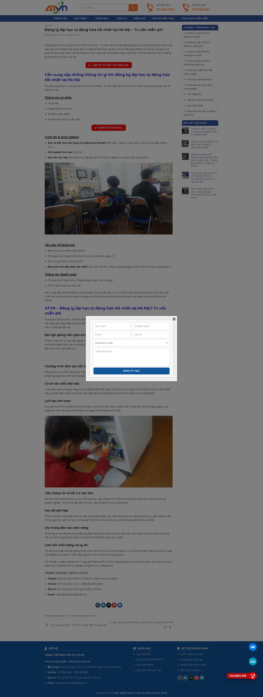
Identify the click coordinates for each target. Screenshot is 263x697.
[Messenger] (253, 647)
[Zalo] (253, 661)
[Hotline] (253, 676)
